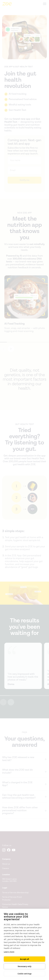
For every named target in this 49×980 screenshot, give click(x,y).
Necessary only (24, 966)
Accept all (24, 959)
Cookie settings (25, 973)
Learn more (9, 951)
